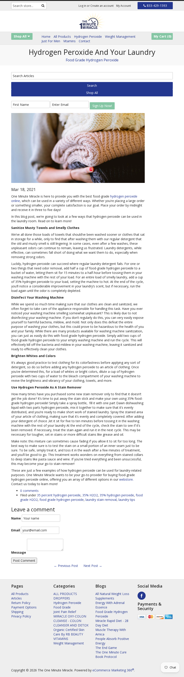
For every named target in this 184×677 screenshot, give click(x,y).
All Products (62, 36)
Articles (16, 598)
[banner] (92, 21)
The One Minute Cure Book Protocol (111, 654)
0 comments (29, 490)
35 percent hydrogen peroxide (59, 495)
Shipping (17, 612)
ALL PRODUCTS (65, 594)
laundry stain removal (101, 499)
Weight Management (120, 36)
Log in (82, 6)
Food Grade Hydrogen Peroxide (92, 60)
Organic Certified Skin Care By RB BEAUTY (68, 632)
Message (18, 552)
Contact (84, 41)
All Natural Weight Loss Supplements (112, 596)
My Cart (162, 36)
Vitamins (69, 41)
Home (46, 36)
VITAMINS (60, 639)
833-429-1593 (156, 5)
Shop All (20, 36)
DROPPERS (61, 598)
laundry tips (126, 499)
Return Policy (20, 603)
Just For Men (51, 41)
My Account (123, 6)
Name (16, 518)
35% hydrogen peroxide (117, 495)
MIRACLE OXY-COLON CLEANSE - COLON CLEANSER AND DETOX (70, 620)
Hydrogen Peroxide (88, 36)
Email (15, 530)
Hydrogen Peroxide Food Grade (67, 605)
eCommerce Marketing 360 (113, 670)
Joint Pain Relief (64, 612)
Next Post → (92, 566)
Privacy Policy (21, 616)
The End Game (106, 648)
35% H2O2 (90, 495)
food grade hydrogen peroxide (61, 499)
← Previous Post (66, 566)
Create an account (102, 6)
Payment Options (24, 607)
